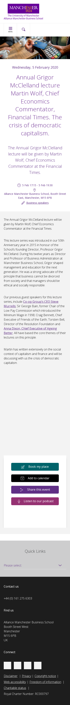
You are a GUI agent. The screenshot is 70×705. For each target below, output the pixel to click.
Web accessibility (15, 682)
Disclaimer (11, 676)
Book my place (38, 467)
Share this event (38, 489)
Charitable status (15, 688)
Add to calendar (38, 478)
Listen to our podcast (39, 501)
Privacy (26, 676)
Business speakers (37, 202)
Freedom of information (45, 682)
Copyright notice (45, 676)
